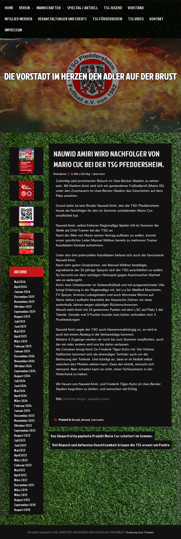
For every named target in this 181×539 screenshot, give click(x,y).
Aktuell (76, 420)
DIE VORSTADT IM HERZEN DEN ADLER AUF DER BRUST (90, 76)
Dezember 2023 (24, 415)
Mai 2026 (19, 281)
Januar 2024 (22, 410)
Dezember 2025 (24, 296)
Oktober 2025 (23, 306)
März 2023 (20, 460)
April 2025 (20, 336)
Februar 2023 (22, 465)
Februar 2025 (23, 346)
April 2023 (20, 455)
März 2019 (20, 490)
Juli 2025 (19, 321)
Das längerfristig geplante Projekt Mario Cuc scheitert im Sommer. (102, 435)
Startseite (97, 420)
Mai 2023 (19, 450)
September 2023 (24, 430)
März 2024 (21, 400)
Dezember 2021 (24, 485)
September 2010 (25, 504)
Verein (24, 7)
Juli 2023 (19, 440)
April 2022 (20, 475)
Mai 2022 (19, 470)
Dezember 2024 (24, 356)
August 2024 (22, 376)
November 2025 (24, 301)
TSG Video (136, 18)
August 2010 (22, 509)
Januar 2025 (22, 351)
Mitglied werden (18, 18)
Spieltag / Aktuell (82, 7)
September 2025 (25, 311)
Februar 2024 (23, 405)
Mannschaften (49, 7)
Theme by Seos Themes (139, 532)
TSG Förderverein (107, 18)
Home (9, 7)
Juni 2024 (20, 385)
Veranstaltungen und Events (62, 18)
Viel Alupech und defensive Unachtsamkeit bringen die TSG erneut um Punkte (111, 444)
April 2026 (20, 286)
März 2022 (20, 480)
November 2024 (24, 361)
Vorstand (136, 7)
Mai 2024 (19, 390)
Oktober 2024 (23, 366)
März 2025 (21, 341)
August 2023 (22, 435)
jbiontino (99, 174)
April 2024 (20, 395)
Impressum (13, 30)
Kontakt (156, 18)
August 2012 (22, 499)
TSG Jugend (113, 7)
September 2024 (25, 371)
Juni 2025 (20, 326)
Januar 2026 (22, 291)
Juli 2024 (19, 381)
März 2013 (20, 495)
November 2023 (24, 420)
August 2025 (22, 316)
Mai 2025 (19, 331)
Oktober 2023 (23, 425)
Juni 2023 (20, 445)
